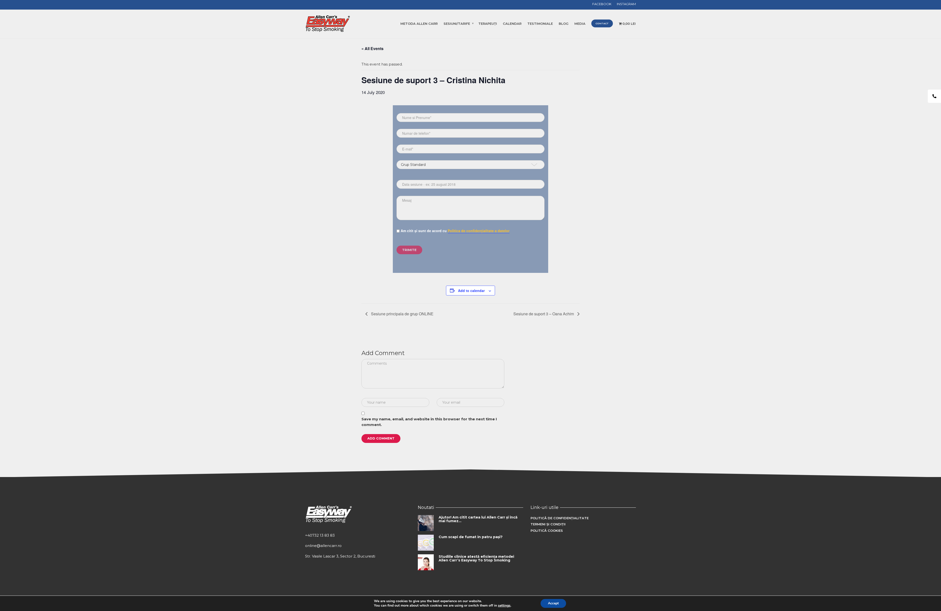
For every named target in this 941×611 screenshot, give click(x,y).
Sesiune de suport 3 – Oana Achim (544, 314)
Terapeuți (487, 24)
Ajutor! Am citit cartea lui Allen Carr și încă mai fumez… (478, 519)
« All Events (372, 48)
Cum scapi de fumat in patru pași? (471, 537)
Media (579, 24)
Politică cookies (547, 530)
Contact (602, 23)
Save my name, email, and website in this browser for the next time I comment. (429, 422)
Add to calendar (471, 290)
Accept (553, 603)
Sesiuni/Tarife (457, 24)
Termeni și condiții (548, 524)
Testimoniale (540, 24)
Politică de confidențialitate (560, 518)
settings (504, 605)
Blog (564, 24)
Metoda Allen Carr (419, 24)
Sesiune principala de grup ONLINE (401, 314)
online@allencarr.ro (323, 545)
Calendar (512, 24)
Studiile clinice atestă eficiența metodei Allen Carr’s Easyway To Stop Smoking (476, 558)
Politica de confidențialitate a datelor (478, 230)
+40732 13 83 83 (320, 535)
